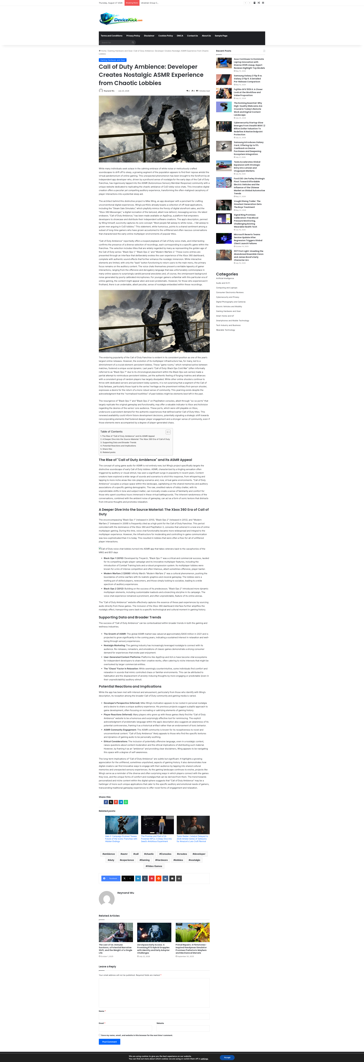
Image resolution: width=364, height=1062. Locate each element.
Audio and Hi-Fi (223, 283)
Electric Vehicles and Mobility (229, 306)
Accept (227, 1057)
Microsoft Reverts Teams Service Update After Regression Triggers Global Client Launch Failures (248, 239)
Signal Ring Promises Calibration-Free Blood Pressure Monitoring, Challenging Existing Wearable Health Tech (246, 220)
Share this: (107, 449)
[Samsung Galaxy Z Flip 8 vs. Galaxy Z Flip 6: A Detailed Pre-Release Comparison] (224, 79)
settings (204, 1059)
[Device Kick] (121, 19)
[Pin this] (116, 802)
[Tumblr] (145, 878)
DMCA (180, 35)
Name (102, 1011)
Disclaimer (149, 35)
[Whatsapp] (126, 802)
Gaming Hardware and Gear (120, 51)
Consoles (166, 853)
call (136, 853)
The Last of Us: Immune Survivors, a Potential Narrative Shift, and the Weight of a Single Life (115, 948)
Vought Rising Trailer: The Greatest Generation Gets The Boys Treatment (248, 204)
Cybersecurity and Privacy (227, 297)
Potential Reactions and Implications (119, 446)
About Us (206, 35)
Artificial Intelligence (225, 278)
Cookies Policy (165, 35)
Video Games (154, 866)
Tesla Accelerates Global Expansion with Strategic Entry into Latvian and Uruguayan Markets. (247, 166)
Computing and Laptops (226, 288)
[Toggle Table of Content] (167, 432)
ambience (109, 853)
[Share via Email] (172, 878)
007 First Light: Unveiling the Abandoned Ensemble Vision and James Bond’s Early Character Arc (248, 255)
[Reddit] (158, 878)
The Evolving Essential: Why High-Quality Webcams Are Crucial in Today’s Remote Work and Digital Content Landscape (248, 109)
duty (111, 860)
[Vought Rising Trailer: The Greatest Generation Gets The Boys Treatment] (224, 205)
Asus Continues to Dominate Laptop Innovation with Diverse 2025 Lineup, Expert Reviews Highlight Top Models (249, 63)
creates (182, 853)
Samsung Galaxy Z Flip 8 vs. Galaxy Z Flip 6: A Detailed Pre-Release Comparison (248, 78)
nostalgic (195, 860)
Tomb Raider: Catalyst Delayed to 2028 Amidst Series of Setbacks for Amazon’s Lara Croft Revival (192, 838)
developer (199, 853)
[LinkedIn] (138, 878)
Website (160, 1023)
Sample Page (221, 35)
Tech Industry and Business (228, 325)
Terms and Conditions (111, 35)
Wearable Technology (225, 330)
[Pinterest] (152, 878)
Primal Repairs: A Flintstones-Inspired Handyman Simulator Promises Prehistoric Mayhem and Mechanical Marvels (191, 948)
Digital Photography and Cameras (231, 302)
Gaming (145, 860)
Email (102, 1023)
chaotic (150, 853)
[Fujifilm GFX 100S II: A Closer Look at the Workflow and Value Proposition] (224, 93)
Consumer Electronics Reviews (230, 292)
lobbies (179, 860)
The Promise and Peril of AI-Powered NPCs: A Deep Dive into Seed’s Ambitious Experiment (156, 838)
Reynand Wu (109, 91)
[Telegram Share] (121, 802)
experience (127, 860)
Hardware (162, 860)
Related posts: (109, 452)
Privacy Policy (133, 35)
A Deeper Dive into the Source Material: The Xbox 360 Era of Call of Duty (136, 439)
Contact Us (192, 35)
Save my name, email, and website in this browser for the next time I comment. (137, 1035)
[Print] (179, 878)
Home (103, 51)
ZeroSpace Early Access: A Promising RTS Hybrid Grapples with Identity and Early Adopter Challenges (153, 948)
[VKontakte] (165, 878)
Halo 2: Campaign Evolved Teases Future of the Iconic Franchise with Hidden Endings (121, 838)
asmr (125, 853)
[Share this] (106, 802)
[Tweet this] (111, 802)
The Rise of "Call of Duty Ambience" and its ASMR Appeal (128, 436)
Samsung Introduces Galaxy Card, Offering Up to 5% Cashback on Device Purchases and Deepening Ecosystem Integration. (248, 148)
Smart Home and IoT (225, 316)
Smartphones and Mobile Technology (232, 320)
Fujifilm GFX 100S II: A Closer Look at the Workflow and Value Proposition (248, 92)
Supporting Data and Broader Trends (119, 442)
